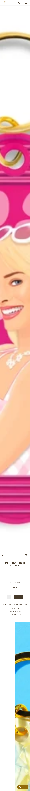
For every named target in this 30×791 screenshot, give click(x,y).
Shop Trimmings (16, 582)
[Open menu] (26, 3)
